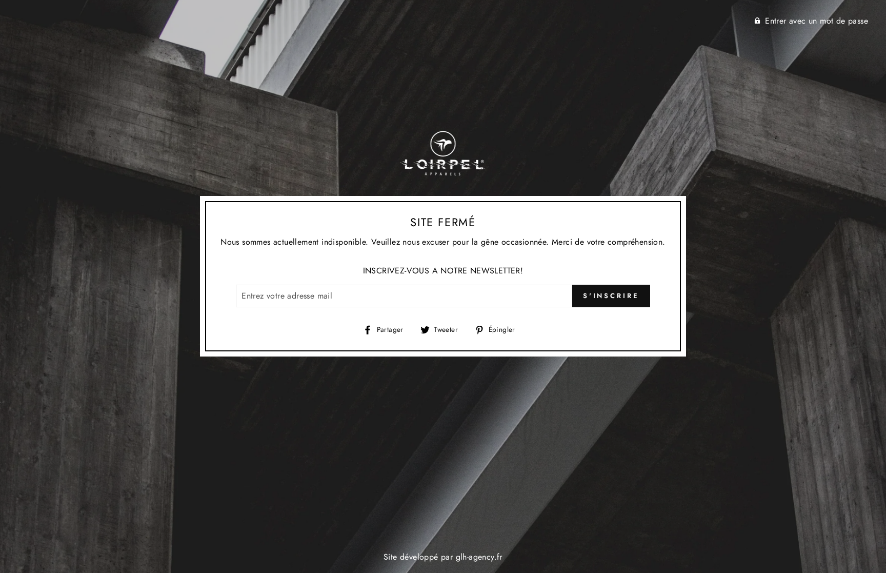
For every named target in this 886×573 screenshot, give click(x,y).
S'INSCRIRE (611, 296)
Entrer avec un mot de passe (816, 21)
